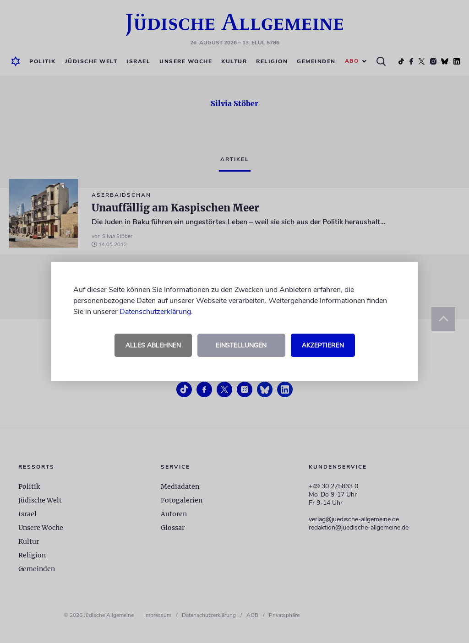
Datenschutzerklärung (155, 312)
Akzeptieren (323, 345)
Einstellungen (241, 345)
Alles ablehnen (153, 345)
